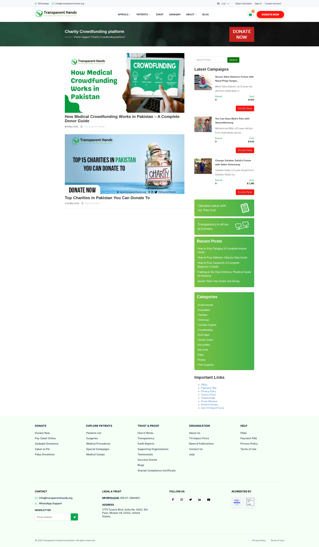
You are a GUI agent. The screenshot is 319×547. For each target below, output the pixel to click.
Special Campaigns (97, 449)
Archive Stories (209, 404)
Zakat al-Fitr (42, 449)
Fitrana (201, 359)
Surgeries (92, 438)
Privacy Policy (208, 391)
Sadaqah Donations (46, 443)
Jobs (192, 454)
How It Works (145, 433)
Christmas (203, 319)
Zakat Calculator (243, 3)
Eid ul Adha (204, 344)
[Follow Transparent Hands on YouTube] (208, 499)
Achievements (205, 304)
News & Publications (201, 443)
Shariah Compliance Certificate (157, 470)
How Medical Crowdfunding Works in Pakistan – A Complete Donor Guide (122, 118)
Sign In (258, 3)
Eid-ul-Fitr (203, 349)
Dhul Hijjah (203, 334)
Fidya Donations (44, 454)
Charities (202, 314)
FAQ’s (204, 384)
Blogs (141, 465)
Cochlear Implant (207, 324)
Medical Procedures (98, 443)
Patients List (93, 433)
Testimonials (208, 398)
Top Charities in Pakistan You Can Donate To (107, 198)
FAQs (243, 433)
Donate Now (270, 14)
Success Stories (147, 459)
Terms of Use (208, 394)
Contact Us (196, 449)
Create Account (273, 3)
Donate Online (205, 339)
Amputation (204, 309)
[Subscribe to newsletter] (74, 516)
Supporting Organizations (153, 449)
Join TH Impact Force (212, 407)
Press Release (209, 401)
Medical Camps (95, 454)
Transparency (146, 438)
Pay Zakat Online (45, 438)
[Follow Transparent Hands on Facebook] (172, 499)
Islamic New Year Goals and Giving (218, 281)
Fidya (201, 354)
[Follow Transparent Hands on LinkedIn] (199, 499)
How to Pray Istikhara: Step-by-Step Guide (222, 257)
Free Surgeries (206, 364)
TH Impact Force (199, 438)
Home (68, 37)
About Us (194, 433)
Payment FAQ (208, 388)
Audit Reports (146, 443)
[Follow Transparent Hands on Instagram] (181, 499)
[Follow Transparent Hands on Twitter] (190, 499)
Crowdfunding (205, 329)
